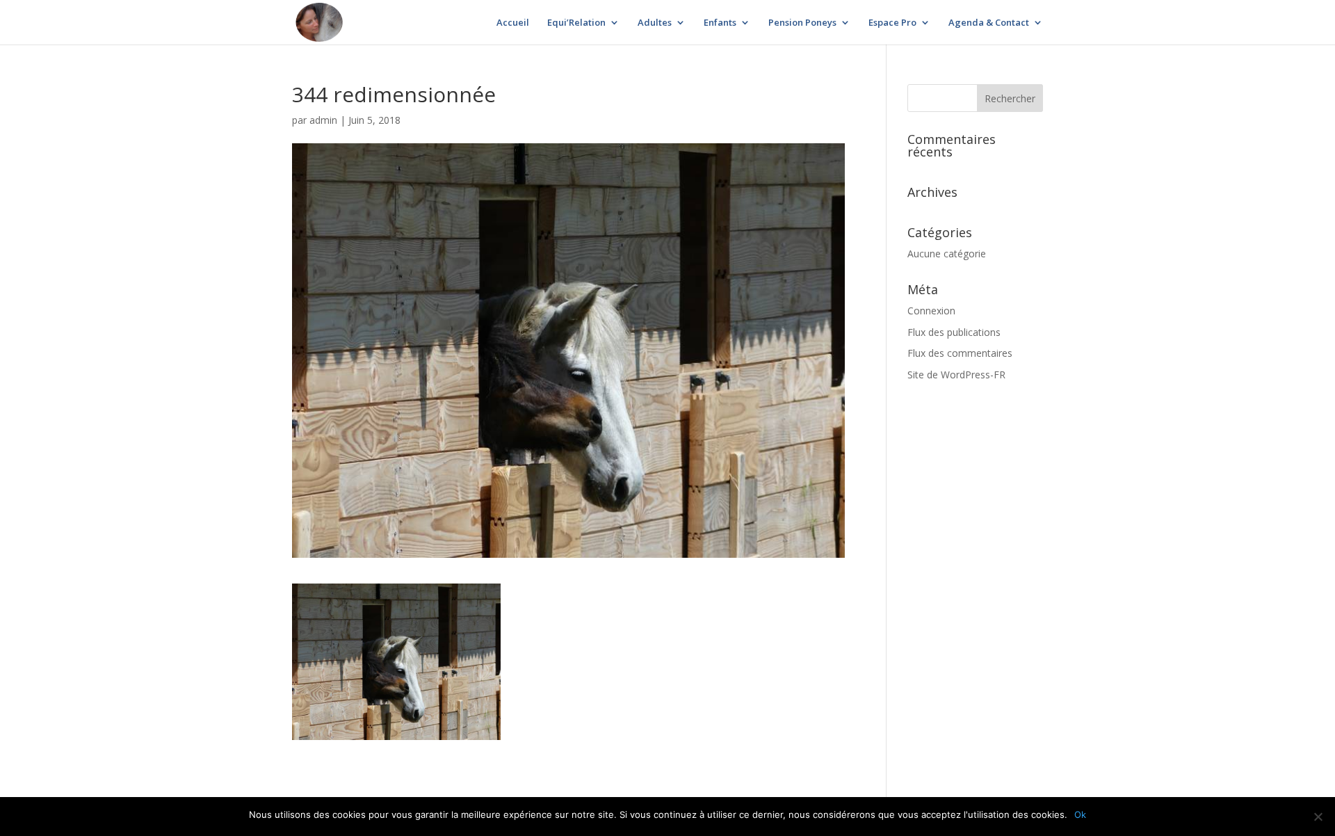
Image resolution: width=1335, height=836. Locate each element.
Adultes (655, 23)
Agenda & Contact (988, 23)
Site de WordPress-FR (956, 374)
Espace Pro (892, 23)
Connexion (931, 310)
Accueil (512, 23)
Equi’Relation (576, 23)
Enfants (720, 23)
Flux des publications (954, 332)
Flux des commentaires (959, 353)
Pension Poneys (802, 23)
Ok (1080, 814)
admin (323, 120)
